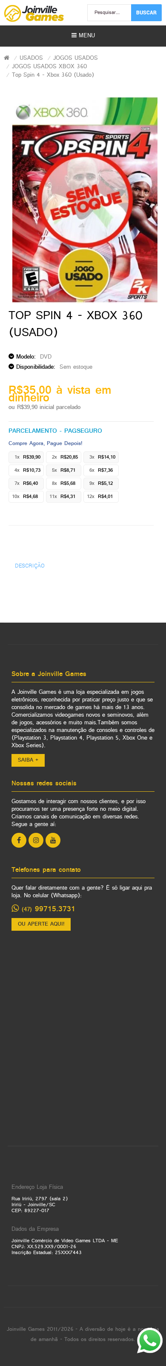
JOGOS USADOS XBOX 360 (49, 67)
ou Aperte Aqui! (41, 924)
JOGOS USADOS (75, 58)
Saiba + (28, 760)
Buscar (146, 12)
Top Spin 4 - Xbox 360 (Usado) (53, 75)
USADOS (31, 58)
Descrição (30, 565)
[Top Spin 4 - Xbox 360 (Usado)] (84, 200)
